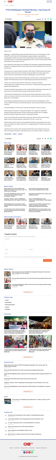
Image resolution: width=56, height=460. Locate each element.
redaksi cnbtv (20, 14)
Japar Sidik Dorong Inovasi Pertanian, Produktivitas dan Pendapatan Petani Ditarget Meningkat (34, 179)
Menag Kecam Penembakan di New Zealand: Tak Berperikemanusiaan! (26, 415)
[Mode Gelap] (48, 1)
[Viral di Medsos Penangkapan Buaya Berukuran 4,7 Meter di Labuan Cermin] (7, 401)
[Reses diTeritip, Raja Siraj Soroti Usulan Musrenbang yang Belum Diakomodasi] (22, 147)
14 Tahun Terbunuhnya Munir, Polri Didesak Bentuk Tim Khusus (24, 422)
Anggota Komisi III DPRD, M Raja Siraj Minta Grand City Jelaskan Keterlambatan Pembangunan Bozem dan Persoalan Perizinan (46, 166)
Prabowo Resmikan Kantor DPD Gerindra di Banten (21, 426)
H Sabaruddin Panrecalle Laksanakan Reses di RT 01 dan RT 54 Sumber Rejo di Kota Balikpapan (40, 350)
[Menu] (5, 1)
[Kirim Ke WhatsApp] (51, 19)
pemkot (20, 134)
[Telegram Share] (48, 19)
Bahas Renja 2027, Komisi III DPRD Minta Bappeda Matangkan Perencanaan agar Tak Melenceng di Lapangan (9, 153)
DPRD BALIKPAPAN (10, 304)
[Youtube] (29, 452)
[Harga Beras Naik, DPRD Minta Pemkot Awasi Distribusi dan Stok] (46, 147)
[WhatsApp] (32, 452)
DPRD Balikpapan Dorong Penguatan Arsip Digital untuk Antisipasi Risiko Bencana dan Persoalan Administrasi (21, 179)
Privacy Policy (24, 448)
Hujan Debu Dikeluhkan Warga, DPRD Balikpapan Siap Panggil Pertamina (46, 179)
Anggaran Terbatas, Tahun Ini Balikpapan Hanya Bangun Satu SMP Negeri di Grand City (9, 166)
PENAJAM (7, 309)
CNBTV (14, 134)
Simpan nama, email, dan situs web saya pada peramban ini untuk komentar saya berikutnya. (25, 257)
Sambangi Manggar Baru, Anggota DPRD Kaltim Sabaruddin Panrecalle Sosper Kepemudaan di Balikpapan (39, 332)
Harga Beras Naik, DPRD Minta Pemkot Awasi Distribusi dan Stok (46, 153)
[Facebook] (24, 452)
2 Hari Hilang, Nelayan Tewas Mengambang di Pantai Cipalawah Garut (25, 419)
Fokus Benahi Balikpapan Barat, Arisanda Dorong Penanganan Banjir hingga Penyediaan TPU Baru (34, 153)
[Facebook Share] (43, 19)
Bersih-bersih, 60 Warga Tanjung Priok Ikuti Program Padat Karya (24, 434)
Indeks (11, 448)
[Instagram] (27, 452)
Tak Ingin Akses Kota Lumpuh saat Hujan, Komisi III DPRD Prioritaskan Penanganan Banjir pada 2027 (9, 179)
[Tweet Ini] (45, 19)
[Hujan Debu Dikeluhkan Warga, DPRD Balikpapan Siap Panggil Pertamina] (46, 173)
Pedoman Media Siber (41, 448)
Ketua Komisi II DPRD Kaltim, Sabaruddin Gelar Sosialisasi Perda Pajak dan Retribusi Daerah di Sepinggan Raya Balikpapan (15, 332)
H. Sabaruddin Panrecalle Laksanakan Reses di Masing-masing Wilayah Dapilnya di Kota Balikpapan (15, 350)
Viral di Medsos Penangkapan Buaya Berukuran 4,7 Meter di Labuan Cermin (31, 399)
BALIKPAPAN (8, 134)
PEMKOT (37, 14)
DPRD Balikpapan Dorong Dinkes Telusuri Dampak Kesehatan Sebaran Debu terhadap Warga (34, 166)
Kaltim (32, 14)
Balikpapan (28, 14)
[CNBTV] (10, 1)
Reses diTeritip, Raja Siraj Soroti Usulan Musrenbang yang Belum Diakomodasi (22, 153)
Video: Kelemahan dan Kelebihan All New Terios (20, 430)
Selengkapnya (27, 292)
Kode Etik (16, 448)
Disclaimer (31, 448)
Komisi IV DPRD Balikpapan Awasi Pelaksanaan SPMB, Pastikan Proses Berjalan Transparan (22, 166)
